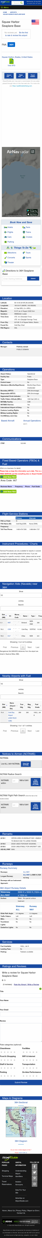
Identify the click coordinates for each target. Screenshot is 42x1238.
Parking (10, 241)
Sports (28, 257)
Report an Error (33, 1210)
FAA (4, 44)
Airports (13, 12)
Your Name (4, 1000)
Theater (10, 262)
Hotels (10, 227)
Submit (33, 278)
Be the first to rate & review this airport (16, 34)
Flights (10, 232)
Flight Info (20, 75)
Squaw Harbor (8, 57)
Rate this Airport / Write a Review (26, 984)
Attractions (11, 252)
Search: (21, 604)
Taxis (27, 227)
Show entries (21, 596)
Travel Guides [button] (32, 75)
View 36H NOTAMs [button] (26, 764)
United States (27, 57)
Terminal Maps (7, 1176)
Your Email (4, 1009)
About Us (11, 1210)
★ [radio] (1, 1051)
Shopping (5, 1171)
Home (5, 12)
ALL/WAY (26, 872)
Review (3, 1021)
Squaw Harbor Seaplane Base (14, 14)
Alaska (17, 57)
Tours (27, 252)
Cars (9, 236)
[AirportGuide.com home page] (5, 2)
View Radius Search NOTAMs (35, 782)
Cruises (28, 236)
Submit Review (21, 1082)
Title (2, 991)
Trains (28, 232)
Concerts (11, 257)
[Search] (21, 3)
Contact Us (21, 1213)
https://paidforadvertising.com (22, 86)
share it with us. (23, 1152)
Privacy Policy (21, 1210)
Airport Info (9, 75)
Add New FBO (9, 477)
